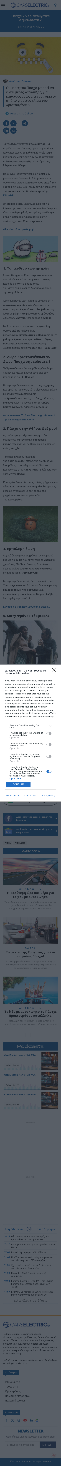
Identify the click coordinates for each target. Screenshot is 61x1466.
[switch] (48, 733)
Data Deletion (13, 795)
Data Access (30, 795)
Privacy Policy (48, 795)
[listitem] (30, 726)
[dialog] (30, 733)
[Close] (55, 671)
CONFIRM (18, 784)
